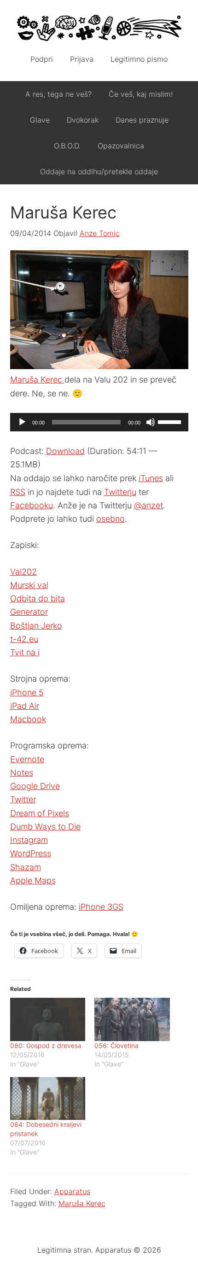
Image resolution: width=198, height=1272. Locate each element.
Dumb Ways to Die (45, 826)
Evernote (27, 759)
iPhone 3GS (101, 907)
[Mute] (150, 422)
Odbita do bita (37, 598)
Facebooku (31, 505)
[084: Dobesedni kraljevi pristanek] (48, 1098)
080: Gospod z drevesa (46, 1045)
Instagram (29, 840)
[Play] (22, 422)
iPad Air (24, 706)
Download (65, 451)
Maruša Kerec (37, 379)
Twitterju (120, 492)
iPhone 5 (27, 692)
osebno (110, 519)
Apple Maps (33, 880)
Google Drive (35, 786)
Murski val (29, 585)
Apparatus (99, 27)
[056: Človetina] (132, 1019)
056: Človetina (116, 1045)
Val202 (23, 572)
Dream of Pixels (39, 813)
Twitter (23, 799)
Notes (21, 772)
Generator (29, 612)
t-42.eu (24, 639)
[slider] (171, 421)
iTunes (151, 478)
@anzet (148, 505)
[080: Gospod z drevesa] (48, 1019)
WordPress (30, 853)
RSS (17, 492)
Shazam (25, 867)
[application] (99, 422)
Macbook (28, 719)
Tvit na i (25, 652)
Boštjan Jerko (36, 625)
